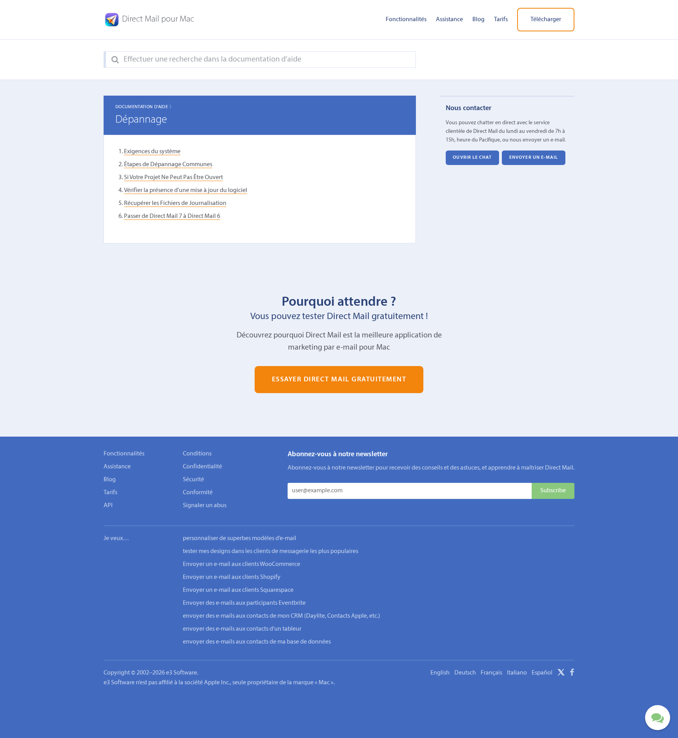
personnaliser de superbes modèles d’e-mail (239, 538)
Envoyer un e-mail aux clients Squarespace (238, 590)
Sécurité (193, 480)
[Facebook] (572, 673)
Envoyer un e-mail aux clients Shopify (232, 577)
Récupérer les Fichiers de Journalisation (175, 203)
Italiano (517, 673)
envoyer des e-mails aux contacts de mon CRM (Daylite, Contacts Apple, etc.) (281, 616)
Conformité (198, 493)
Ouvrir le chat (472, 157)
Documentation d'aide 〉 (144, 107)
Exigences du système (152, 152)
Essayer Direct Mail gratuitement (339, 379)
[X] (561, 673)
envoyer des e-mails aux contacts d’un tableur (242, 629)
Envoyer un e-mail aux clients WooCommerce (241, 564)
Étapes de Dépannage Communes (168, 164)
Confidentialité (202, 467)
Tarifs (501, 19)
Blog (478, 19)
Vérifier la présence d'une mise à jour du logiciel (185, 190)
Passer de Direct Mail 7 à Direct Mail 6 (172, 216)
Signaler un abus (204, 505)
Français (491, 673)
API (108, 505)
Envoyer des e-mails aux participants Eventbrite (244, 603)
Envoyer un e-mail (533, 157)
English (440, 673)
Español (542, 673)
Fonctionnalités (406, 19)
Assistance (449, 19)
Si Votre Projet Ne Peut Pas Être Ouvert (173, 177)
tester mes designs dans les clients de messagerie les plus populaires (270, 551)
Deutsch (465, 673)
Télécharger (545, 19)
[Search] (115, 60)
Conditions (197, 454)
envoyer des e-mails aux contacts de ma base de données (257, 642)
